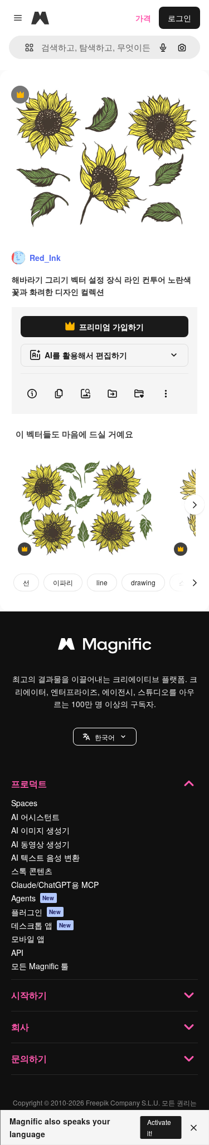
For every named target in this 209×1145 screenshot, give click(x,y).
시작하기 (29, 995)
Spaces (24, 802)
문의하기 (29, 1058)
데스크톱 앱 (41, 925)
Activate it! (159, 1127)
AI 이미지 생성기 (40, 830)
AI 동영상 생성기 (40, 844)
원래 (64, 95)
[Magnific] (105, 646)
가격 (143, 17)
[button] (105, 737)
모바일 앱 (28, 938)
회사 (20, 1026)
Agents (33, 898)
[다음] (194, 504)
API (17, 952)
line (102, 582)
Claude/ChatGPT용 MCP (55, 884)
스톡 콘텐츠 (31, 870)
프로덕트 (29, 783)
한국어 (105, 737)
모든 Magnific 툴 (40, 965)
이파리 (63, 582)
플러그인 (36, 911)
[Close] (194, 1127)
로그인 (179, 17)
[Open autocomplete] (24, 47)
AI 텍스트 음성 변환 (45, 857)
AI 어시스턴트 (35, 816)
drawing (143, 582)
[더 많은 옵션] (165, 394)
